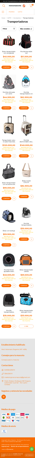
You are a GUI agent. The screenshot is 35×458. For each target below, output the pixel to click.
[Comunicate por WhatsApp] (32, 449)
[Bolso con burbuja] (14, 245)
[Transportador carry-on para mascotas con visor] (14, 156)
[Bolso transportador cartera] (32, 285)
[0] (31, 6)
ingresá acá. (5, 446)
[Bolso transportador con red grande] (14, 67)
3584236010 (8, 374)
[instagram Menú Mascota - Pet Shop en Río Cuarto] (3, 397)
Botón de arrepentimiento (20, 446)
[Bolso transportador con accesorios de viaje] (14, 198)
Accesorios (17, 18)
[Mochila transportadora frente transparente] (14, 326)
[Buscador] (3, 6)
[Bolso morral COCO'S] (32, 196)
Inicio (3, 18)
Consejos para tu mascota (10, 360)
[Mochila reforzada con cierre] (14, 108)
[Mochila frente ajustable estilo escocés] (14, 285)
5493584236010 (9, 370)
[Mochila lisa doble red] (32, 67)
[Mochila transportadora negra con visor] (32, 239)
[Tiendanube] (7, 449)
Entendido (29, 455)
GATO (20, 12)
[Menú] (3, 12)
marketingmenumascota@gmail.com (17, 377)
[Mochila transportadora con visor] (32, 108)
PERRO (12, 12)
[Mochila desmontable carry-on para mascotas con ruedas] (32, 156)
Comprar (6, 245)
